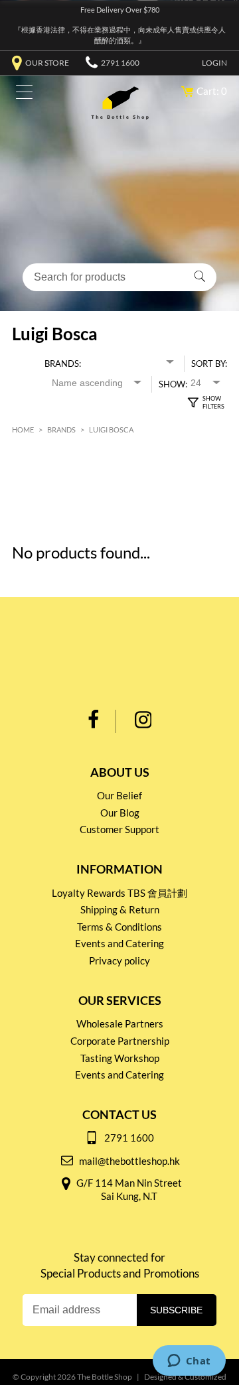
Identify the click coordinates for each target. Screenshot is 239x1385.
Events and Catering (119, 943)
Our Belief (119, 795)
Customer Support (119, 829)
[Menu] (21, 94)
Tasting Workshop (119, 1058)
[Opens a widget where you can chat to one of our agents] (189, 1361)
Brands (61, 429)
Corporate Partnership (119, 1041)
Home (23, 429)
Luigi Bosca (111, 429)
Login (214, 63)
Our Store (47, 63)
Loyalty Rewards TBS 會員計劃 (119, 893)
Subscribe (176, 1310)
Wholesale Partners (119, 1023)
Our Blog (119, 813)
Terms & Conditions (119, 927)
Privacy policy (119, 960)
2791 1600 (120, 63)
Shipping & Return (119, 909)
